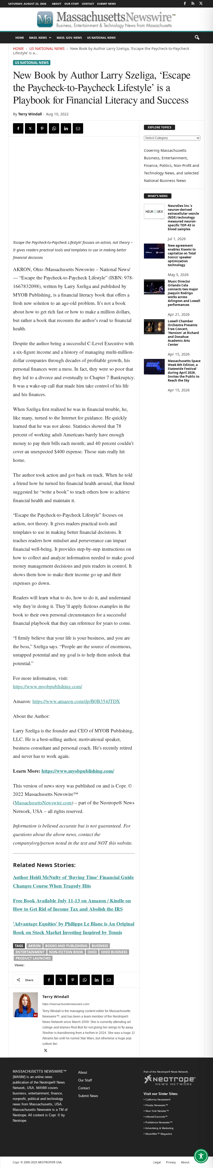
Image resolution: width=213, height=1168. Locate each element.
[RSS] (193, 4)
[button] (197, 37)
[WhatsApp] (54, 128)
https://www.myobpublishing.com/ (47, 686)
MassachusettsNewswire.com (43, 802)
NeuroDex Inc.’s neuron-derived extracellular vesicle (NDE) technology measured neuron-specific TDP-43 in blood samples (183, 217)
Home (18, 48)
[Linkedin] (66, 128)
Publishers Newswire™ (158, 1122)
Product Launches (33, 958)
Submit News (106, 3)
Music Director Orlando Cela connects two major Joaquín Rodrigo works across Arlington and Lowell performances (184, 293)
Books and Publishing (66, 945)
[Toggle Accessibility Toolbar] (201, 1156)
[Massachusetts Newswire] (106, 19)
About (56, 3)
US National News (101, 38)
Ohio (92, 952)
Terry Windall (30, 113)
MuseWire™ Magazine (158, 1133)
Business (100, 945)
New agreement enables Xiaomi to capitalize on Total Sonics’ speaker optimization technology (182, 255)
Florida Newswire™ (156, 1105)
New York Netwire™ (157, 1111)
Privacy (171, 1162)
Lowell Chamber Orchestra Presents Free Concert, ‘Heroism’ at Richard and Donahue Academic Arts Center (183, 333)
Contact (88, 3)
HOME (19, 38)
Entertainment (30, 952)
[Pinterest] (42, 128)
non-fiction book (66, 952)
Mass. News (38, 38)
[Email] (78, 128)
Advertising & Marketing (159, 1128)
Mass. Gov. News (69, 38)
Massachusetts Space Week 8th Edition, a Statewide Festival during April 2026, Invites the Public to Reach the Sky (184, 371)
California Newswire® (157, 1099)
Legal (157, 1162)
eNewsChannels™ (156, 1116)
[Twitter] (201, 4)
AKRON (34, 945)
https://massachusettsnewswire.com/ (65, 1004)
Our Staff (71, 3)
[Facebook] (185, 4)
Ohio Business (114, 952)
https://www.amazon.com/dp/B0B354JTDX (76, 701)
